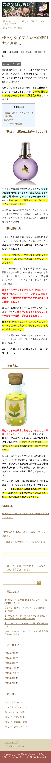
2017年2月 (9, 683)
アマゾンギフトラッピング (18, 727)
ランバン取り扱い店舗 (16, 722)
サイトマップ (11, 742)
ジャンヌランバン (13, 702)
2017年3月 (9, 678)
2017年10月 (10, 673)
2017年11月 (10, 668)
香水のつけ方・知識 (11, 64)
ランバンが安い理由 (15, 717)
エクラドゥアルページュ (17, 707)
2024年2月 (9, 653)
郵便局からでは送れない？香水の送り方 (25, 542)
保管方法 (8, 120)
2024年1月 (9, 658)
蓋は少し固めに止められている (19, 112)
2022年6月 (9, 663)
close (21, 107)
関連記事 (16, 123)
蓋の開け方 (9, 116)
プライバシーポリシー (15, 746)
